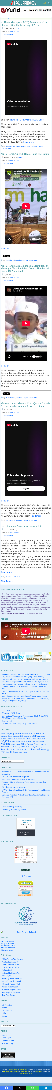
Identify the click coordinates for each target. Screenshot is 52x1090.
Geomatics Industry (13, 738)
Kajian (5, 741)
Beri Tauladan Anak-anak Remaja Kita (21, 526)
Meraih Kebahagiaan (10, 986)
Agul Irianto (38, 1071)
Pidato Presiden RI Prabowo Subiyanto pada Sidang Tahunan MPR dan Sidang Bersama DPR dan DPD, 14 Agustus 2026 (25, 680)
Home (9, 19)
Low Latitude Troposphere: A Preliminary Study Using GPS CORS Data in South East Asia (25, 717)
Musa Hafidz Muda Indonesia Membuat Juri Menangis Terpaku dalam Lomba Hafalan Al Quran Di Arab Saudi (25, 268)
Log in (4, 1035)
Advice (11, 532)
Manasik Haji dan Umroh (11, 981)
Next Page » (7, 581)
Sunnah (5, 749)
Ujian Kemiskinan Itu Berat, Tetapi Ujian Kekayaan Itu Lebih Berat (25, 692)
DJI (33, 735)
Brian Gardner (25, 1071)
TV (2, 752)
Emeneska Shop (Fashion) (12, 806)
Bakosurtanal (4, 736)
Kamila (4, 1007)
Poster (36, 744)
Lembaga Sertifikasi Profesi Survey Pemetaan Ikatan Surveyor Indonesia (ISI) (25, 795)
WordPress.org (7, 1043)
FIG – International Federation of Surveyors (18, 779)
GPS (43, 738)
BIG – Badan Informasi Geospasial (15, 776)
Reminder (5, 746)
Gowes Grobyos (36, 738)
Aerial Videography (7, 733)
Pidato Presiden (27, 744)
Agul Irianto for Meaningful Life (18, 1069)
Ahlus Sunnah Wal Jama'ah (12, 959)
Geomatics (6, 710)
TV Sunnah (14, 752)
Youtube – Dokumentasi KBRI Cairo (27, 119)
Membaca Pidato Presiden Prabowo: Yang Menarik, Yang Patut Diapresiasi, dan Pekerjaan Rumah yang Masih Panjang (26, 675)
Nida (4, 1013)
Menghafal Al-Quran (37, 146)
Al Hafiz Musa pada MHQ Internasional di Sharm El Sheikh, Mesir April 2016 (24, 23)
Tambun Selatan (25, 750)
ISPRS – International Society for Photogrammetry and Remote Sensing (26, 791)
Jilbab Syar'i (6, 975)
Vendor (20, 752)
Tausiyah (36, 749)
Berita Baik (9, 146)
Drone (37, 736)
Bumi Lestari (27, 736)
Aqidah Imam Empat (10, 961)
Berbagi (16, 735)
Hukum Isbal (7, 970)
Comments (8, 1040)
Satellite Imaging (30, 747)
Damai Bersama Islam (10, 964)
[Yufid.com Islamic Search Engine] (25, 888)
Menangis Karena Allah (11, 984)
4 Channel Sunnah (8, 947)
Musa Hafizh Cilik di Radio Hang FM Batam (25, 153)
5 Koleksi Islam (7, 950)
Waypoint (24, 752)
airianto (17, 29)
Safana (4, 1016)
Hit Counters (26, 876)
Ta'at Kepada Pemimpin (11, 992)
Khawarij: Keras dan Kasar (12, 978)
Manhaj (20, 741)
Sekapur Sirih (7, 720)
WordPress (23, 1073)
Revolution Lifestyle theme (11, 1071)
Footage (43, 736)
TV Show (6, 752)
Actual (11, 31)
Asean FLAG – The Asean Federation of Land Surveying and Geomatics (25, 772)
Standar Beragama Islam (11, 989)
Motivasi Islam (7, 148)
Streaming (38, 747)
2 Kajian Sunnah (7, 943)
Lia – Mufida (7, 1010)
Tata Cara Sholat (8, 995)
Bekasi (10, 736)
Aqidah (26, 734)
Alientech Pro (19, 733)
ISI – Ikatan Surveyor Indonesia (14, 787)
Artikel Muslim (36, 733)
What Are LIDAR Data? (11, 713)
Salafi (23, 746)
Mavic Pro (27, 741)
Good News (16, 146)
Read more (28, 141)
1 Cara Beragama (7, 941)
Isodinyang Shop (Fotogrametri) (14, 809)
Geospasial (22, 738)
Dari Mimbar (10, 577)
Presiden (43, 744)
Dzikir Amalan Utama (10, 967)
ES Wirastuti (7, 1004)
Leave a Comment (8, 34)
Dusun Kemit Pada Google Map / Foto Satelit (19, 723)
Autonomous (46, 734)
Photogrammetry (16, 744)
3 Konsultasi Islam (8, 945)
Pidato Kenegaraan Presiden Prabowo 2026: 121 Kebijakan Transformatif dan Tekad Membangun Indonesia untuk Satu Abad (24, 686)
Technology (45, 750)
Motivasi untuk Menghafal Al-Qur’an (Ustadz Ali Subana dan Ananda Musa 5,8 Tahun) (25, 404)
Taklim (14, 749)
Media (33, 741)
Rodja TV (5, 248)
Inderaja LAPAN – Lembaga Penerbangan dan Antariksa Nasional (24, 783)
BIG (21, 736)
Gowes (28, 738)
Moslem (16, 31)
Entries (6, 1037)
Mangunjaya (13, 741)
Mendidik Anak (25, 146)
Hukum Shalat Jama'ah (10, 973)
